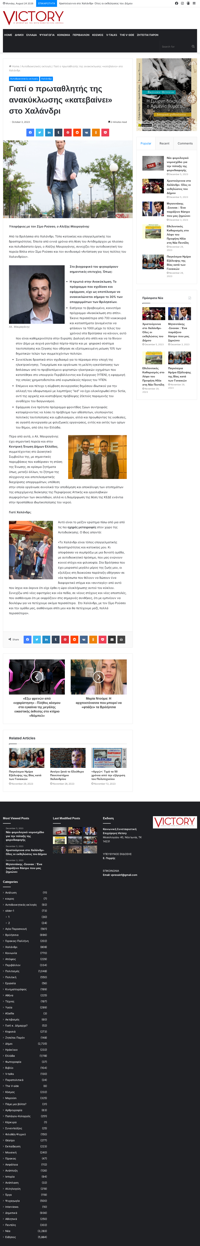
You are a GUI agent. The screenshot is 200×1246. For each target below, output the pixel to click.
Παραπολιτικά (14, 1079)
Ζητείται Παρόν (15, 1037)
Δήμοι (8, 1043)
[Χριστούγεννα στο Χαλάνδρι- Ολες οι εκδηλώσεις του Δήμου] (153, 186)
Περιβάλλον (13, 965)
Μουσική (11, 1152)
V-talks (111, 34)
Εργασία (10, 983)
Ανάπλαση (12, 1182)
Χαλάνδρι (46, 78)
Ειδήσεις (10, 1237)
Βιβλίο (9, 1067)
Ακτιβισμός (12, 1019)
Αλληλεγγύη (13, 1188)
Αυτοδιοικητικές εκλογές (36, 66)
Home (8, 34)
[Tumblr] (58, 132)
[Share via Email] (112, 639)
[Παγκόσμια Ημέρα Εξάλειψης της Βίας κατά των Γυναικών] (26, 758)
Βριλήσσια (12, 934)
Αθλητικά (11, 1218)
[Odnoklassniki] (96, 132)
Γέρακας (10, 1158)
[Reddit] (77, 132)
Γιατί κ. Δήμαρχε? (16, 1025)
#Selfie (9, 1013)
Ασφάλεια (11, 1164)
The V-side (127, 34)
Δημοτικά (11, 1212)
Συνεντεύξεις (13, 1128)
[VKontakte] (86, 132)
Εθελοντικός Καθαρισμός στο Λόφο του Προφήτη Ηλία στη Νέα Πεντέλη (178, 234)
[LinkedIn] (49, 132)
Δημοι (19, 34)
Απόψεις (10, 959)
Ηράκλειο (11, 1049)
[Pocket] (105, 132)
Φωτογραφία (13, 1061)
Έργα (8, 1194)
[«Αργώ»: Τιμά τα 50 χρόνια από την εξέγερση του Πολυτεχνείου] (109, 758)
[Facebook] (30, 132)
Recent (164, 143)
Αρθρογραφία (13, 1110)
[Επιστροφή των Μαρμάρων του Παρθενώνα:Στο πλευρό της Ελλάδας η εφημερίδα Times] (75, 849)
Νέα (7, 1231)
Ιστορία (10, 1176)
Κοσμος (98, 34)
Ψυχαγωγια (46, 34)
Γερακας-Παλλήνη (17, 940)
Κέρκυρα (11, 1122)
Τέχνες (9, 1001)
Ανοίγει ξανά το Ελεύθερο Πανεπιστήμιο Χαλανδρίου (67, 775)
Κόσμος (10, 1092)
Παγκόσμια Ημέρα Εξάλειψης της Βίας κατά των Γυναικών (25, 775)
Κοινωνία (11, 953)
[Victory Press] (33, 18)
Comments (185, 143)
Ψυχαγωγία (12, 1200)
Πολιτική (10, 977)
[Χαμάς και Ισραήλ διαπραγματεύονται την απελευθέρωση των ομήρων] (75, 840)
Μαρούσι (11, 1098)
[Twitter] (40, 132)
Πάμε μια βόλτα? (15, 1104)
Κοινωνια (63, 34)
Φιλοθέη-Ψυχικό (15, 1134)
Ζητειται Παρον (147, 34)
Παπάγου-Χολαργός (17, 1116)
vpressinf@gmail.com (124, 874)
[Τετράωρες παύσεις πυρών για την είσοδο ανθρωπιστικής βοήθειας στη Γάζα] (90, 849)
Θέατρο (10, 1140)
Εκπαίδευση (13, 1146)
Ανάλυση (11, 892)
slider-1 (9, 910)
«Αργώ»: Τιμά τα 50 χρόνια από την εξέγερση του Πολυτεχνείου (108, 775)
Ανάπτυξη (11, 1170)
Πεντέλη (10, 1225)
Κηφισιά (10, 1031)
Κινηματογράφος (16, 989)
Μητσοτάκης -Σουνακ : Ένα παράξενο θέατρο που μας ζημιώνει (98, 3)
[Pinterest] (68, 132)
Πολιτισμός (12, 971)
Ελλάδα (10, 1055)
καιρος (9, 898)
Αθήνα (9, 995)
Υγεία (8, 1007)
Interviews (11, 1206)
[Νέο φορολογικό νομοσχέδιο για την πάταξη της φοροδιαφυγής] (153, 163)
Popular (146, 143)
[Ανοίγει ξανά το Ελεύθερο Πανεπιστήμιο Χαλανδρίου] (68, 758)
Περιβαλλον (81, 34)
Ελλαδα (31, 34)
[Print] (121, 639)
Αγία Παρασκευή (16, 928)
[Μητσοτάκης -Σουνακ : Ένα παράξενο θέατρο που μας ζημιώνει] (153, 209)
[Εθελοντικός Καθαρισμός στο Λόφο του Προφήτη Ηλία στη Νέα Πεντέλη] (153, 231)
